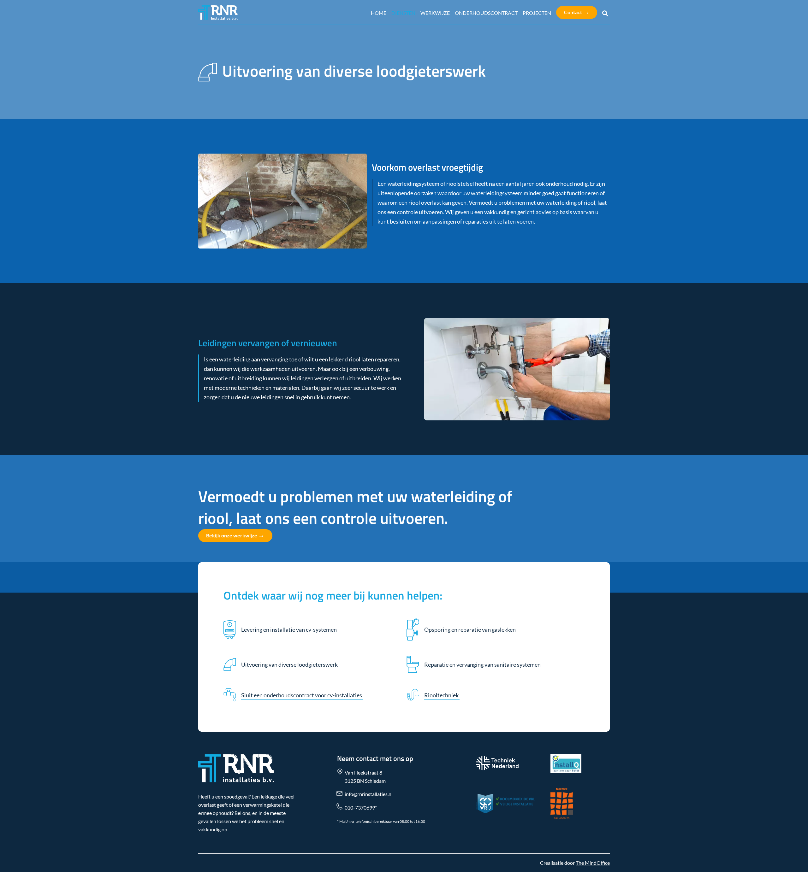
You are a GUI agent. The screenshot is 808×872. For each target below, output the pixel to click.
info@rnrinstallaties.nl (369, 794)
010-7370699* (361, 808)
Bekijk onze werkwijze (235, 535)
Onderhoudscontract (486, 13)
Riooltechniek (442, 695)
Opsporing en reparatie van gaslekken (470, 629)
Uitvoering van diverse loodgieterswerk (290, 664)
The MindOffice (593, 863)
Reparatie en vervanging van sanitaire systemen (483, 664)
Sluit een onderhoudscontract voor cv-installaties (302, 695)
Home (378, 13)
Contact (576, 11)
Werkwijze (435, 13)
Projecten (537, 13)
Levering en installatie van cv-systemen (289, 629)
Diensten (403, 13)
